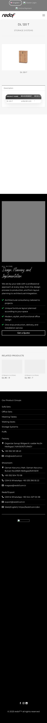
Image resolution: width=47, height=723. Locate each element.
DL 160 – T (29, 378)
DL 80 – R (6, 378)
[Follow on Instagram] (24, 703)
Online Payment (25, 8)
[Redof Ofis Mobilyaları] (21, 15)
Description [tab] (8, 88)
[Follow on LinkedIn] (27, 703)
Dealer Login (31, 3)
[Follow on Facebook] (20, 703)
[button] (43, 15)
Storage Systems (23, 30)
